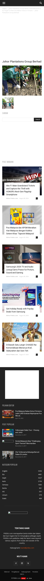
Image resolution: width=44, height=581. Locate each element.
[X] (28, 563)
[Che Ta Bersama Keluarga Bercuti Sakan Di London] (8, 455)
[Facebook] (16, 563)
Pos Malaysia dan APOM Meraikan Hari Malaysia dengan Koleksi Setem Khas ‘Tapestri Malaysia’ (21, 230)
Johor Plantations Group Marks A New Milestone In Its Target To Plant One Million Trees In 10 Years (21, 10)
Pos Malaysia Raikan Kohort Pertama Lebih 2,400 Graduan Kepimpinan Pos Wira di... (28, 413)
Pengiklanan (15, 572)
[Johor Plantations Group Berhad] (22, 95)
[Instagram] (22, 563)
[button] (3, 3)
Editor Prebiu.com (12, 198)
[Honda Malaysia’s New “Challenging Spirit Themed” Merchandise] (8, 444)
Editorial (6, 572)
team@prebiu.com (27, 548)
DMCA (22, 574)
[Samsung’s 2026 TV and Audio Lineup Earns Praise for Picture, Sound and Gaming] (22, 258)
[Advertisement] (22, 37)
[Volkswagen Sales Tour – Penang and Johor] (8, 433)
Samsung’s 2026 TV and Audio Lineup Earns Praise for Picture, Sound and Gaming (20, 269)
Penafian (35, 572)
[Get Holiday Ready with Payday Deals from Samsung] (22, 298)
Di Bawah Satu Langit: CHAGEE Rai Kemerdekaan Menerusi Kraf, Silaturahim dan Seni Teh (21, 348)
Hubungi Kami (25, 572)
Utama (4, 8)
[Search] (41, 3)
